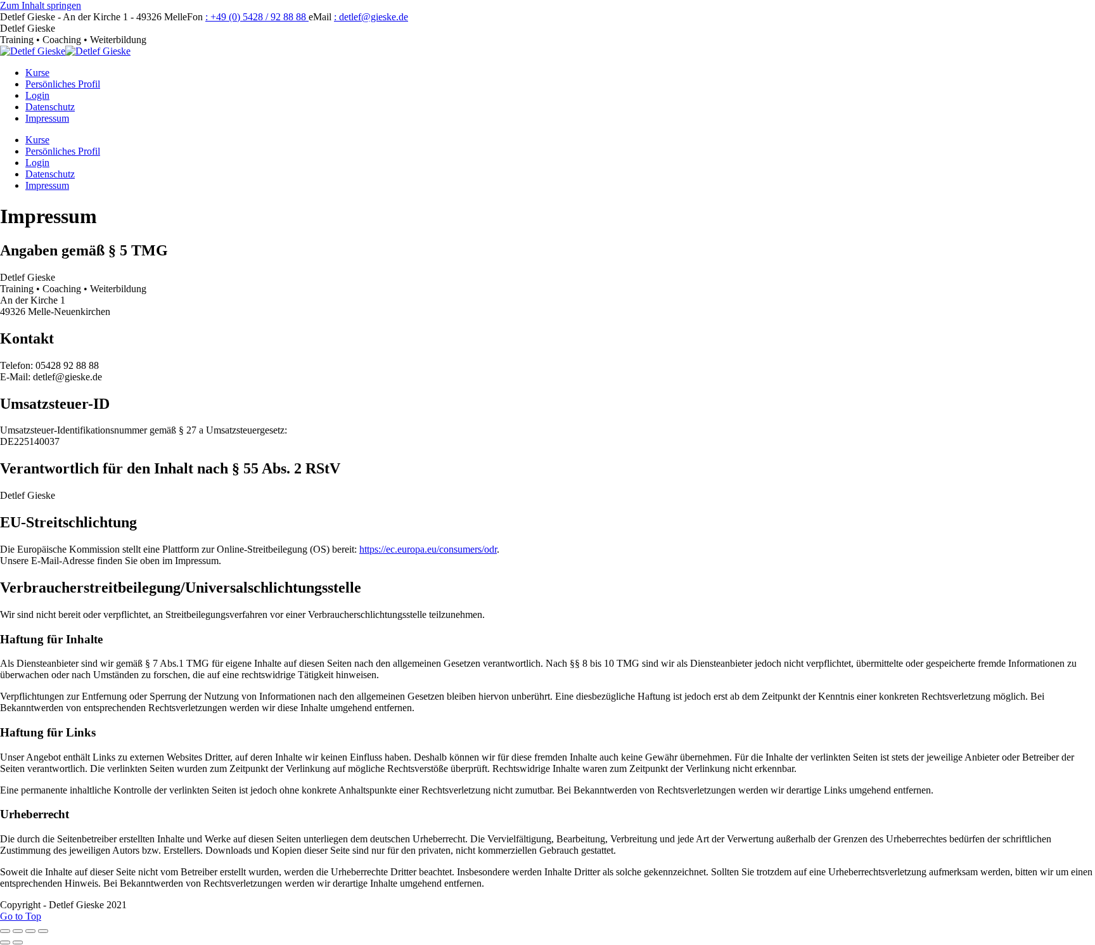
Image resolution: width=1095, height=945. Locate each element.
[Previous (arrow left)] (5, 942)
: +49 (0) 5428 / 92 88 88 (257, 16)
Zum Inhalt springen (40, 5)
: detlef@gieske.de (371, 16)
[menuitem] (37, 72)
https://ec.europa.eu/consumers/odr (428, 549)
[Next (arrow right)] (18, 942)
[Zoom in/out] (43, 931)
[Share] (18, 931)
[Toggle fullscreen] (30, 931)
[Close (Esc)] (5, 931)
